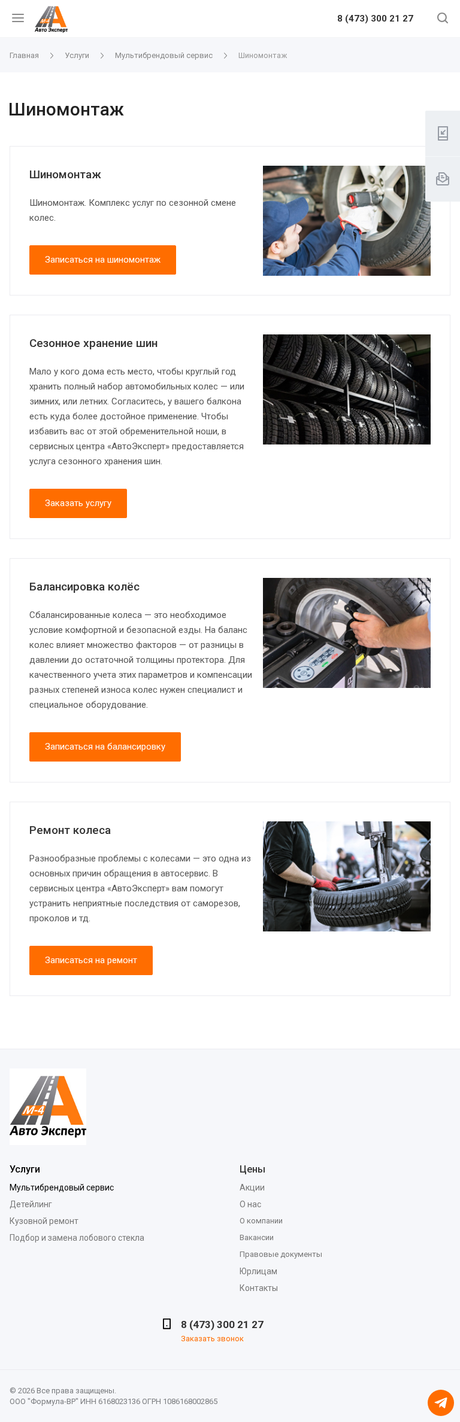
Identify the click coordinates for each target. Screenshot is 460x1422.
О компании (261, 1220)
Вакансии (257, 1237)
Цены (252, 1169)
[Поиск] (442, 19)
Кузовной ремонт (44, 1221)
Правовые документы (281, 1254)
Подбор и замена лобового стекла (77, 1238)
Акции (252, 1187)
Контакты (259, 1288)
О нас (250, 1204)
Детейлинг (31, 1204)
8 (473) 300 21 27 (375, 19)
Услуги (25, 1169)
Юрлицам (258, 1271)
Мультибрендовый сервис (62, 1187)
